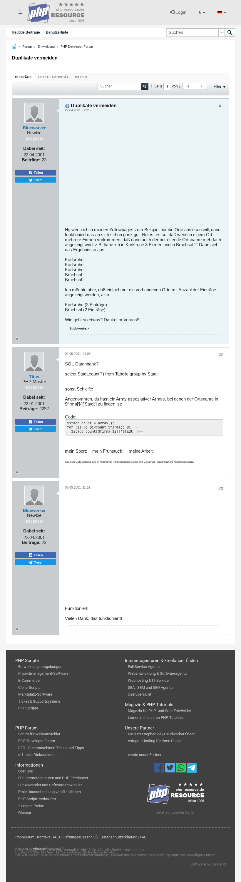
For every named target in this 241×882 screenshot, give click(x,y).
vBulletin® (40, 848)
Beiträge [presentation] (23, 77)
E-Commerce (29, 680)
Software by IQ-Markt (208, 864)
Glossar (24, 812)
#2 (221, 355)
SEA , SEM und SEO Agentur (151, 687)
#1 (221, 106)
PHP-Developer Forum (36, 741)
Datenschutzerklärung (119, 837)
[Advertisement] (144, 171)
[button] (202, 12)
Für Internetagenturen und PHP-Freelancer (53, 778)
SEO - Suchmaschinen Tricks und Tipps (51, 748)
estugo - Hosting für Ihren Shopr (154, 741)
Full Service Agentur (144, 666)
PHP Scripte (28, 708)
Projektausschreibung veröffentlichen (49, 792)
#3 (221, 488)
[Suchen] (230, 32)
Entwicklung (46, 46)
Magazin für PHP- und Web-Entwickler (159, 711)
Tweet (37, 179)
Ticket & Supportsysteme (39, 701)
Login (180, 12)
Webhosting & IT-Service (148, 680)
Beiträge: (31, 159)
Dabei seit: (34, 148)
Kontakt (43, 837)
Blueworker (34, 127)
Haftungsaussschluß (80, 837)
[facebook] (159, 770)
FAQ (143, 837)
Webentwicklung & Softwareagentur (158, 673)
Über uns (25, 771)
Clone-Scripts (29, 687)
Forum (27, 46)
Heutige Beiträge (26, 32)
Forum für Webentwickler (39, 734)
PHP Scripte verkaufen (37, 799)
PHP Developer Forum (77, 46)
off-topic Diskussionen (37, 754)
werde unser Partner (144, 754)
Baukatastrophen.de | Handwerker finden (161, 734)
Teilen (38, 172)
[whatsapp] (181, 770)
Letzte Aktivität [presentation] (53, 77)
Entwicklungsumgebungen (40, 666)
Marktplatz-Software (35, 694)
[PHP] (56, 11)
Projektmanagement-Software (43, 673)
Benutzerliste (57, 32)
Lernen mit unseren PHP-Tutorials (156, 717)
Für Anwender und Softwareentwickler (50, 785)
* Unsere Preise (31, 806)
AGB (56, 837)
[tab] (23, 77)
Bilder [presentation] (81, 77)
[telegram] (192, 769)
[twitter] (170, 770)
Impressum (24, 837)
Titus (34, 376)
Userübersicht (139, 694)
